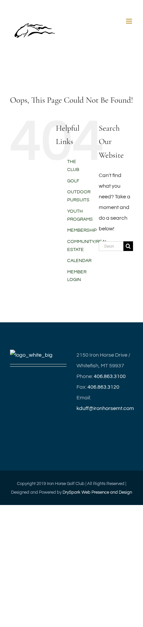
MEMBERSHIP (82, 230)
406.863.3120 (103, 387)
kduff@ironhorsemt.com (105, 408)
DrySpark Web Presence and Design (97, 492)
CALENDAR (79, 260)
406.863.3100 (110, 376)
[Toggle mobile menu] (129, 21)
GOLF (73, 181)
